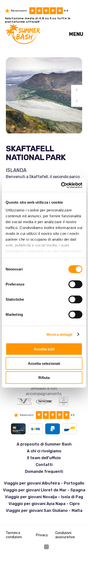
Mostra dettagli (59, 334)
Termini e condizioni (14, 535)
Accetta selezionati (44, 363)
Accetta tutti (44, 349)
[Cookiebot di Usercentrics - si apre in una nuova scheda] (62, 185)
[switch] (75, 284)
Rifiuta (44, 378)
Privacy (42, 535)
